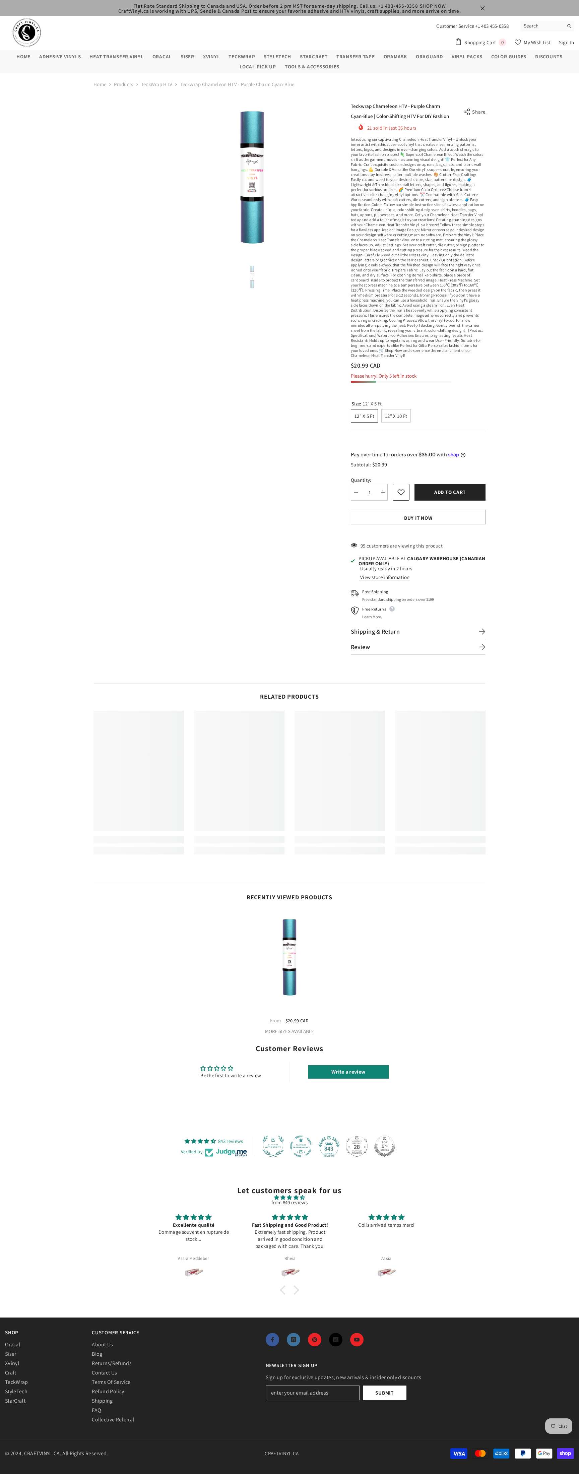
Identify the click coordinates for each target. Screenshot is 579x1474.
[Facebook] (272, 1339)
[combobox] (542, 26)
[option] (252, 176)
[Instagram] (293, 1339)
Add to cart (450, 492)
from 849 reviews (289, 1202)
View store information (385, 577)
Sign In (566, 42)
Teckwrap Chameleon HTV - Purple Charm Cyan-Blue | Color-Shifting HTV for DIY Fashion (289, 1011)
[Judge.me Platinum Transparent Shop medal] (301, 1146)
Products (123, 84)
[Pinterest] (314, 1339)
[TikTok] (335, 1339)
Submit (384, 1393)
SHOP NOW (433, 5)
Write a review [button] (348, 1071)
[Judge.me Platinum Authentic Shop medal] (273, 1146)
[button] (284, 1289)
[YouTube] (357, 1339)
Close (483, 8)
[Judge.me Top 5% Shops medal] (384, 1146)
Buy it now (418, 518)
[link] (138, 839)
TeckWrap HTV (157, 84)
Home (99, 84)
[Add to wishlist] (401, 492)
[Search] (547, 26)
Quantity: (361, 480)
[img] (289, 1197)
